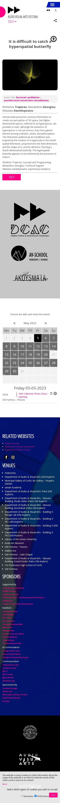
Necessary (28, 796)
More (4, 784)
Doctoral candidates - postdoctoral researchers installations (26, 99)
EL (56, 10)
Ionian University (12, 443)
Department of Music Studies (17, 450)
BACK (11, 177)
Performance (43, 796)
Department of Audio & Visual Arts (20, 446)
